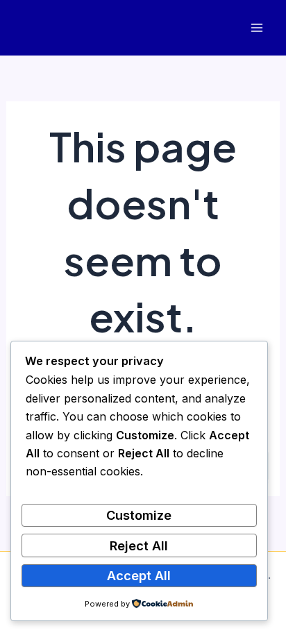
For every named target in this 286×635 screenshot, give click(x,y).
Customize (138, 515)
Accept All (139, 575)
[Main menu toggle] (256, 28)
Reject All (139, 545)
